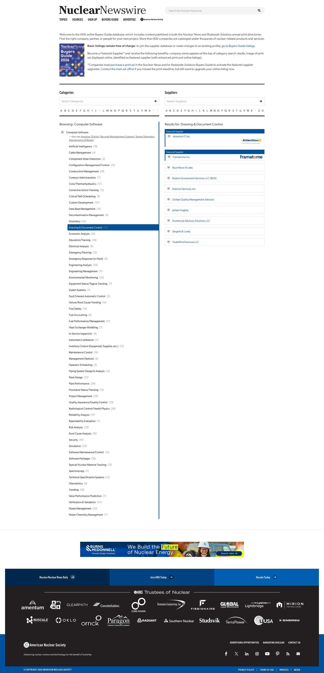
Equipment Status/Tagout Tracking (88, 283)
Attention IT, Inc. (182, 136)
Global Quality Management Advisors (193, 199)
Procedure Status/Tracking (83, 389)
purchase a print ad (122, 64)
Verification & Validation (82, 502)
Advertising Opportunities (244, 642)
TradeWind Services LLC (185, 242)
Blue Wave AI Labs (182, 167)
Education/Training (79, 240)
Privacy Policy (246, 669)
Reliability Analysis (79, 414)
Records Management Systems (117, 136)
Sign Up (92, 19)
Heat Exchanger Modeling (83, 327)
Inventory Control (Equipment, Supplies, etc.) (93, 346)
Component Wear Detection (85, 158)
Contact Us (294, 642)
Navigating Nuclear (273, 642)
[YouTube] (267, 654)
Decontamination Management (86, 215)
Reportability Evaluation (82, 421)
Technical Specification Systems (86, 477)
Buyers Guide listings (242, 46)
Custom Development (81, 202)
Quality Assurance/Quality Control (88, 402)
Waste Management (80, 508)
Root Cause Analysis (80, 433)
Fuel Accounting (78, 315)
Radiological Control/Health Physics (89, 408)
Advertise (129, 19)
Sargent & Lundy (181, 231)
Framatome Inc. (181, 157)
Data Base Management (82, 208)
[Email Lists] (298, 654)
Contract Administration (82, 177)
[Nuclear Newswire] (288, 654)
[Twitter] (236, 654)
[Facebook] (226, 654)
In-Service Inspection (80, 333)
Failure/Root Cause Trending (85, 302)
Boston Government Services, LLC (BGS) (194, 178)
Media (297, 669)
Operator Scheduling (80, 364)
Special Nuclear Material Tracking (87, 464)
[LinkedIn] (247, 654)
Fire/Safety (75, 308)
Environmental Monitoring (83, 277)
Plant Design (76, 377)
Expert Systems (77, 290)
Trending (74, 489)
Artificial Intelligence (80, 146)
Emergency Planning (80, 252)
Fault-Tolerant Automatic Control (87, 296)
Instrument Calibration (81, 339)
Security (73, 439)
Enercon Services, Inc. (184, 188)
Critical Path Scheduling (82, 196)
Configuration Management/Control (89, 165)
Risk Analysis (76, 427)
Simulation (75, 446)
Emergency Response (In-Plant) (86, 258)
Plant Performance (79, 383)
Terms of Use (267, 669)
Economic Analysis (79, 233)
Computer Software (77, 132)
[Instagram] (257, 654)
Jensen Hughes (180, 210)
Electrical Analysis (79, 246)
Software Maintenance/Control (86, 452)
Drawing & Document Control (85, 227)
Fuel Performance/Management (87, 321)
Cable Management (80, 152)
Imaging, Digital (90, 136)
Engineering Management (83, 271)
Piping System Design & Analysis (86, 371)
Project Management (80, 396)
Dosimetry (74, 221)
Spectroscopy (76, 471)
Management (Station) (81, 358)
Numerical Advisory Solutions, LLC (191, 220)
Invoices (284, 669)
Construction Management (84, 171)
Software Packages (79, 458)
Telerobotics (76, 483)
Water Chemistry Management (86, 514)
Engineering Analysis (80, 265)
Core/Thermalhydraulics (82, 183)
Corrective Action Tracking (84, 190)
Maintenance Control (80, 352)
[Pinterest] (277, 654)
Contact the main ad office (117, 69)
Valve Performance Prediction (85, 496)
